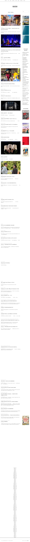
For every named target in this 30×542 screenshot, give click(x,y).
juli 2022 (15, 511)
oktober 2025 (15, 476)
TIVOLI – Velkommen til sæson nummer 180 (9, 326)
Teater (24, 0)
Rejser (18, 0)
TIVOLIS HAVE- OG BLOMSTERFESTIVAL (8, 182)
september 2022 (15, 509)
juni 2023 (15, 501)
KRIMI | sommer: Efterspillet (25, 93)
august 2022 (15, 510)
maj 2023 (15, 502)
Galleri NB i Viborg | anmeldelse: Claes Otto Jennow (24, 72)
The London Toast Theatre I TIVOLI (7, 282)
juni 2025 (15, 480)
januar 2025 (15, 484)
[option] (25, 20)
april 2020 (15, 535)
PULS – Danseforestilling (5, 57)
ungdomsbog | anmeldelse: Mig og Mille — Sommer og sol (25, 55)
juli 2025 (15, 479)
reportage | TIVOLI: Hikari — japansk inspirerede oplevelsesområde (25, 64)
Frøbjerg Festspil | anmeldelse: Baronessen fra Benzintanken (25, 77)
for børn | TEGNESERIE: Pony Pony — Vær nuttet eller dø (25, 101)
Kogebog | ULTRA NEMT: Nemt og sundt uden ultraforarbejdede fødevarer (25, 103)
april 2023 (15, 503)
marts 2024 (15, 493)
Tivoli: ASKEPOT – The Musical (6, 112)
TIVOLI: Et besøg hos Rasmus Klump (8, 83)
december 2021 (15, 517)
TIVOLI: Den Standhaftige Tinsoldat (7, 225)
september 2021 (15, 520)
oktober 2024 (15, 487)
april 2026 (15, 471)
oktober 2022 (15, 508)
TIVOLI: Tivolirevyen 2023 (6, 231)
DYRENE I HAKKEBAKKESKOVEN (7, 307)
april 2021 (15, 524)
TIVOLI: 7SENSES (4, 156)
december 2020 (15, 528)
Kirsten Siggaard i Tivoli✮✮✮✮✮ (7, 408)
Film (8, 0)
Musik (16, 0)
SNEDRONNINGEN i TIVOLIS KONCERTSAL (9, 346)
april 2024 (15, 492)
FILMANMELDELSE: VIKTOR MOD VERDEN (9, 205)
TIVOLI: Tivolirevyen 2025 (6, 90)
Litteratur (13, 0)
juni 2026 (15, 469)
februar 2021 (15, 526)
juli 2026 (15, 468)
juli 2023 (15, 500)
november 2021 (15, 518)
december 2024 (15, 485)
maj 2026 (15, 470)
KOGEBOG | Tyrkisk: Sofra (25, 92)
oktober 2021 (15, 519)
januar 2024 (15, 495)
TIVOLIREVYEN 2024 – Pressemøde (7, 130)
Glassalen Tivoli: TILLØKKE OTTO (7, 199)
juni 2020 (15, 533)
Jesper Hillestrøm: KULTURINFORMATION (9, 300)
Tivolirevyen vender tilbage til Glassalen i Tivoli (10, 288)
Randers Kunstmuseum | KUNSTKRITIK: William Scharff (25, 67)
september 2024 (15, 488)
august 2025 (15, 478)
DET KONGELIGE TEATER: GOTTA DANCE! (9, 237)
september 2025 (15, 477)
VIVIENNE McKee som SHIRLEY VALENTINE (9, 313)
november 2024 (15, 486)
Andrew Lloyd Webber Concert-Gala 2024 (9, 118)
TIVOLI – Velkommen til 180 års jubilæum (9, 244)
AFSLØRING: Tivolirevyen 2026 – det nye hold (9, 63)
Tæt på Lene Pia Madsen (5, 262)
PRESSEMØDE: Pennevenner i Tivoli (7, 176)
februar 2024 (15, 494)
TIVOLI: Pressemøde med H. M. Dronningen (9, 124)
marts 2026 (15, 472)
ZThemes (28, 540)
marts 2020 (15, 536)
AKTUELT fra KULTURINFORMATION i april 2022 (10, 320)
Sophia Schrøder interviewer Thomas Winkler (9, 401)
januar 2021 (15, 527)
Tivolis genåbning (4, 421)
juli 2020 (15, 532)
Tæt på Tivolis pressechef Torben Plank (8, 387)
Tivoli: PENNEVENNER (5, 137)
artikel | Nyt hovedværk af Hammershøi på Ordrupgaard (25, 95)
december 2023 (15, 496)
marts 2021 (15, 525)
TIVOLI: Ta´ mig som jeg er (6, 95)
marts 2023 (15, 504)
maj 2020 (15, 534)
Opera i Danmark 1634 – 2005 (6, 295)
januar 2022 (15, 516)
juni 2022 (15, 512)
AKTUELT (6, 0)
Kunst (10, 0)
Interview (21, 0)
